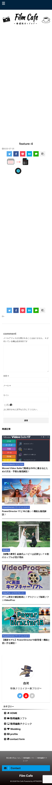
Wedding (15, 729)
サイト (6, 395)
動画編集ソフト (18, 718)
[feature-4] (29, 153)
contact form (17, 739)
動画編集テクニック (21, 723)
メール (7, 385)
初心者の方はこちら (13, 758)
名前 (6, 376)
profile (14, 734)
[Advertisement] (26, 57)
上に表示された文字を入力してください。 (21, 409)
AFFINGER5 (37, 781)
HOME (13, 713)
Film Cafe (26, 775)
